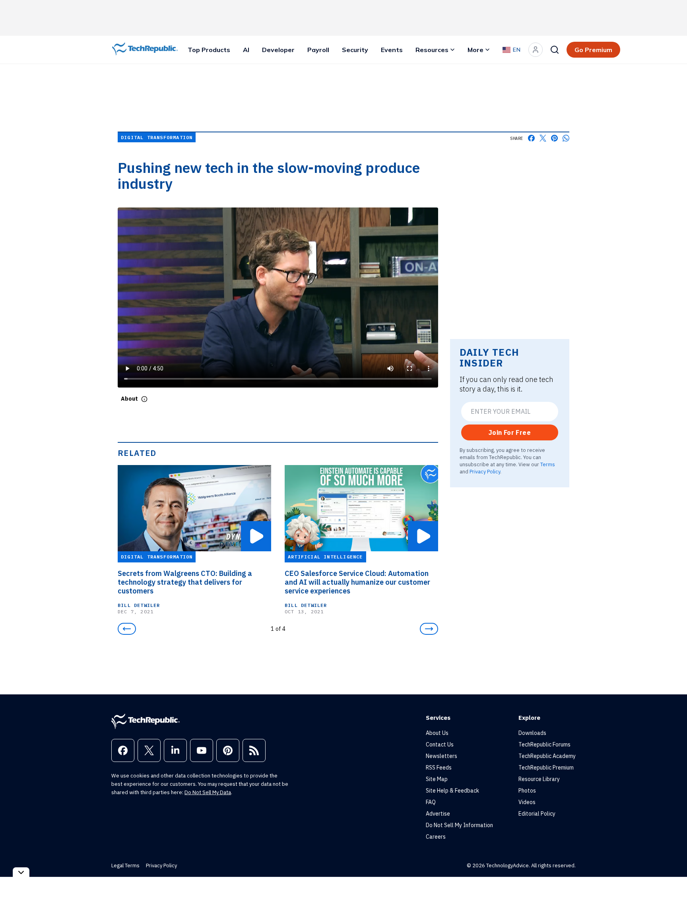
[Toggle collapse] (21, 872)
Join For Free (510, 432)
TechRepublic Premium (546, 767)
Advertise (438, 813)
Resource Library (539, 779)
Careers (436, 836)
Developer (278, 50)
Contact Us (440, 744)
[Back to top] (671, 888)
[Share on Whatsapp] (566, 138)
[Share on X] (543, 138)
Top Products (209, 50)
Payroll (318, 50)
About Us (437, 733)
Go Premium (593, 50)
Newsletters (441, 756)
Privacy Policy (485, 471)
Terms (547, 464)
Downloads (532, 733)
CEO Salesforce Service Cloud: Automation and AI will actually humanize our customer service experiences (357, 582)
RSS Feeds (439, 767)
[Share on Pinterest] (554, 138)
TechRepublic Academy (547, 756)
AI (246, 50)
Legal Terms (125, 865)
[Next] (429, 629)
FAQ (431, 802)
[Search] (554, 50)
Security (355, 50)
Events (392, 50)
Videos (527, 802)
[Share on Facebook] (531, 138)
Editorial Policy (536, 813)
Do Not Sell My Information (459, 825)
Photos (527, 790)
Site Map (437, 779)
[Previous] (127, 629)
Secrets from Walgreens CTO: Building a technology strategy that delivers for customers (185, 582)
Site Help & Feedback (452, 790)
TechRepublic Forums (544, 744)
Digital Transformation (156, 137)
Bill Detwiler (139, 605)
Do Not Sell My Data (207, 792)
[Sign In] (535, 50)
